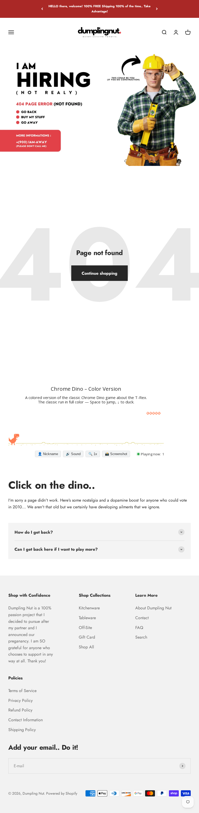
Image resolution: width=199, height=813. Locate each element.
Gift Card (87, 637)
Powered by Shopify (61, 793)
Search (141, 637)
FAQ (139, 628)
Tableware (87, 618)
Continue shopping (99, 273)
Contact (142, 618)
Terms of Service (22, 691)
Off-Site (85, 628)
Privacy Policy (20, 700)
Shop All (86, 647)
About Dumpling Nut (153, 608)
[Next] (157, 9)
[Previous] (42, 9)
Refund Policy (20, 710)
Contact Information (25, 720)
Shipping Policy (22, 730)
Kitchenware (89, 608)
